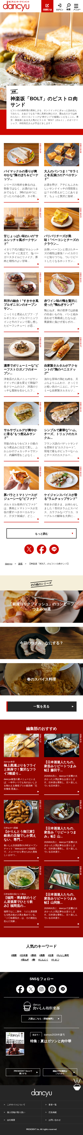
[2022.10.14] (21, 478)
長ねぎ (25, 959)
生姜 (51, 955)
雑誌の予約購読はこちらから (60, 1072)
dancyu (8, 563)
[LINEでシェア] (54, 549)
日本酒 (24, 955)
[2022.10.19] (21, 349)
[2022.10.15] (61, 413)
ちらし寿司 (63, 955)
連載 (20, 563)
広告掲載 (53, 1112)
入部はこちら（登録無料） (41, 1018)
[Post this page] (29, 549)
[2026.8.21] (61, 745)
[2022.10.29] (21, 154)
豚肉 (33, 955)
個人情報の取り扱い (16, 1112)
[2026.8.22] (21, 877)
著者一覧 (53, 1105)
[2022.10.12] (61, 478)
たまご (55, 959)
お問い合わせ (55, 1120)
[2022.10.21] (61, 284)
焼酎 (14, 955)
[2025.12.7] (21, 811)
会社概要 (11, 1120)
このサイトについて (16, 1105)
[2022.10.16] (21, 413)
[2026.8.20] (61, 811)
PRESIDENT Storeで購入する (23, 1072)
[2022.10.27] (21, 219)
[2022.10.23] (21, 284)
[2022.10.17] (61, 349)
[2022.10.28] (61, 154)
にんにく (43, 959)
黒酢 (42, 955)
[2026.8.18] (61, 877)
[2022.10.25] (61, 219)
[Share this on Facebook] (41, 549)
